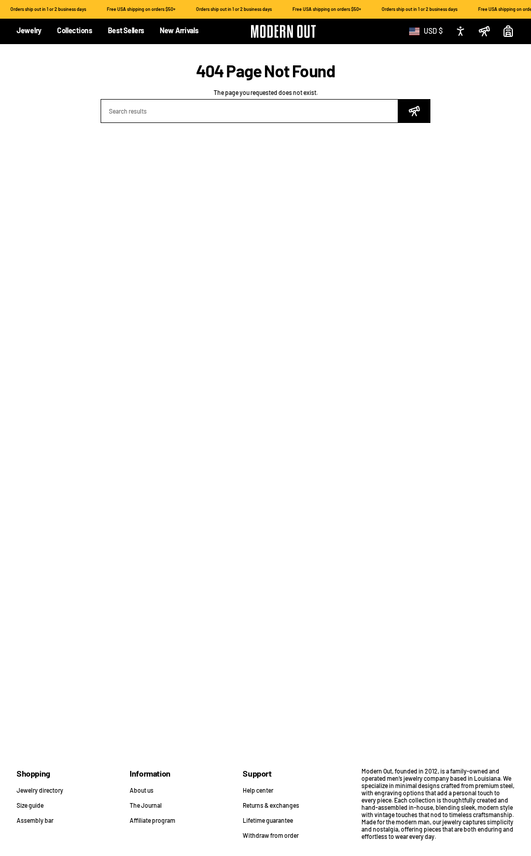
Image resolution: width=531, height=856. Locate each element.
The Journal (146, 805)
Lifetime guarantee (268, 820)
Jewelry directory (40, 790)
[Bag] (508, 31)
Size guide (30, 805)
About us (141, 790)
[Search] (414, 111)
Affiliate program (152, 820)
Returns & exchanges (271, 805)
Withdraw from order (271, 835)
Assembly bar (35, 820)
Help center (258, 790)
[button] (29, 31)
